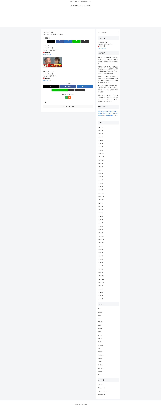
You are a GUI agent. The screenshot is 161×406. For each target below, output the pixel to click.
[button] (85, 41)
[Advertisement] (80, 18)
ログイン (100, 384)
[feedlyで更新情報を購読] (66, 97)
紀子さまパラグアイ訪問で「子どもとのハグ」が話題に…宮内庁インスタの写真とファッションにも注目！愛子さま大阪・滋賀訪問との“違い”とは (108, 98)
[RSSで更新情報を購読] (69, 97)
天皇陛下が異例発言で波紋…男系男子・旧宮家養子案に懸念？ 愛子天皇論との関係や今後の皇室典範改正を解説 (108, 113)
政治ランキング (46, 54)
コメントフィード (102, 391)
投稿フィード (101, 388)
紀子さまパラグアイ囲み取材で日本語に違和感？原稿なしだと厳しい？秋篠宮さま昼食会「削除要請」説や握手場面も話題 (108, 60)
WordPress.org (101, 394)
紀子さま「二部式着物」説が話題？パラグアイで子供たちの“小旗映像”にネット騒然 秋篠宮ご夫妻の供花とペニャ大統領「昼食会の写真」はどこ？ (108, 79)
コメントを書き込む (68, 106)
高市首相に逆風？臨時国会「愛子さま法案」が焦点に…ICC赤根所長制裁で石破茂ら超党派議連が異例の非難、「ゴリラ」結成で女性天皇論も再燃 (108, 70)
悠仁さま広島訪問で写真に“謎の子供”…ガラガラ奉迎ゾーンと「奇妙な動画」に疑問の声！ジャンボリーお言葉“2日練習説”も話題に (108, 89)
